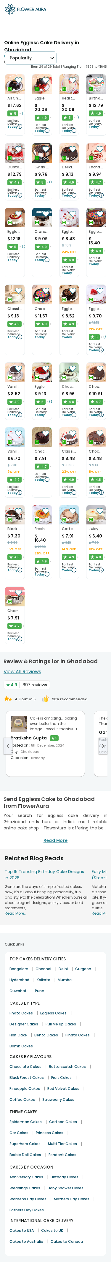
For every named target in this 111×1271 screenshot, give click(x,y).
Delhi (63, 968)
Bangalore (18, 968)
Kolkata (43, 979)
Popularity (21, 58)
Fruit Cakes (61, 1077)
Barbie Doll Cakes (25, 1154)
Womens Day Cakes (27, 1199)
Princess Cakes (49, 1132)
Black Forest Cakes (26, 1077)
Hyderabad (19, 979)
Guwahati (18, 990)
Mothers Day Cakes (71, 1199)
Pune (39, 990)
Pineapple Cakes (24, 1088)
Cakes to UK (52, 1230)
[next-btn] (103, 746)
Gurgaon (83, 968)
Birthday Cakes (64, 1177)
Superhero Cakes (25, 1143)
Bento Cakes (46, 1035)
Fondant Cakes (62, 1154)
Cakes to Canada (67, 1241)
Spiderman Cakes (25, 1121)
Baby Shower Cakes (65, 1188)
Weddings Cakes (24, 1188)
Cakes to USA (21, 1230)
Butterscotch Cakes (67, 1066)
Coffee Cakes (22, 1099)
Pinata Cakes (77, 1035)
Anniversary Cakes (26, 1177)
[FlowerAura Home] (25, 10)
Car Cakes (18, 1132)
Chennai (43, 968)
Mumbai (65, 979)
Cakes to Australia (26, 1241)
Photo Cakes (21, 1013)
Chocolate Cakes (25, 1066)
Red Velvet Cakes (63, 1088)
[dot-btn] (14, 89)
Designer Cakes (23, 1024)
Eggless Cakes (53, 1013)
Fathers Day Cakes (26, 1209)
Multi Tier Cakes (62, 1143)
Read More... (16, 913)
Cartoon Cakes (63, 1121)
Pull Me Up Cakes (61, 1024)
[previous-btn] (8, 746)
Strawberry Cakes (58, 1099)
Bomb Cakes (21, 1046)
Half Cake (18, 1035)
